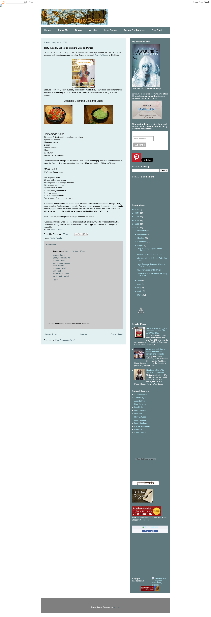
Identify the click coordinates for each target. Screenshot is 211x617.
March (140, 295)
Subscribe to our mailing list (148, 133)
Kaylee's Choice (101, 55)
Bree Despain (140, 404)
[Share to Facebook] (84, 234)
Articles (93, 30)
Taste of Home (57, 230)
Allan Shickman (140, 394)
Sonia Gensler (140, 433)
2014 (137, 213)
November (141, 234)
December (141, 231)
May (139, 287)
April (139, 291)
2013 (137, 217)
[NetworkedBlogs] (150, 527)
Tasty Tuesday (56, 238)
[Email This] (75, 234)
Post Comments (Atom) (65, 340)
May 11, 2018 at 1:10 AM (74, 251)
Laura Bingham (140, 423)
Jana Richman (140, 420)
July (139, 280)
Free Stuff (156, 30)
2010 (137, 228)
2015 (137, 209)
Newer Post (50, 334)
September (142, 242)
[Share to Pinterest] (86, 234)
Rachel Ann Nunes (142, 426)
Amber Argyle (140, 398)
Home (47, 30)
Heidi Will (138, 414)
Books (78, 30)
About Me (63, 30)
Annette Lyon (139, 401)
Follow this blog (150, 531)
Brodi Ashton (139, 407)
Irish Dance (110, 30)
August (140, 245)
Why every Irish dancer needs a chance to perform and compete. (155, 351)
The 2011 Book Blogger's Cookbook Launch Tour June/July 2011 (156, 330)
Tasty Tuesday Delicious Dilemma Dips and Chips (151, 265)
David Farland (140, 410)
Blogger (116, 607)
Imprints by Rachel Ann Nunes (149, 254)
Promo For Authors (134, 30)
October (141, 238)
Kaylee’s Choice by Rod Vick (149, 270)
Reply (55, 280)
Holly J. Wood (140, 417)
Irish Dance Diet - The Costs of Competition (155, 371)
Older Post (117, 334)
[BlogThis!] (78, 234)
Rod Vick (138, 429)
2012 (137, 220)
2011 (137, 224)
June (139, 284)
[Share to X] (81, 234)
